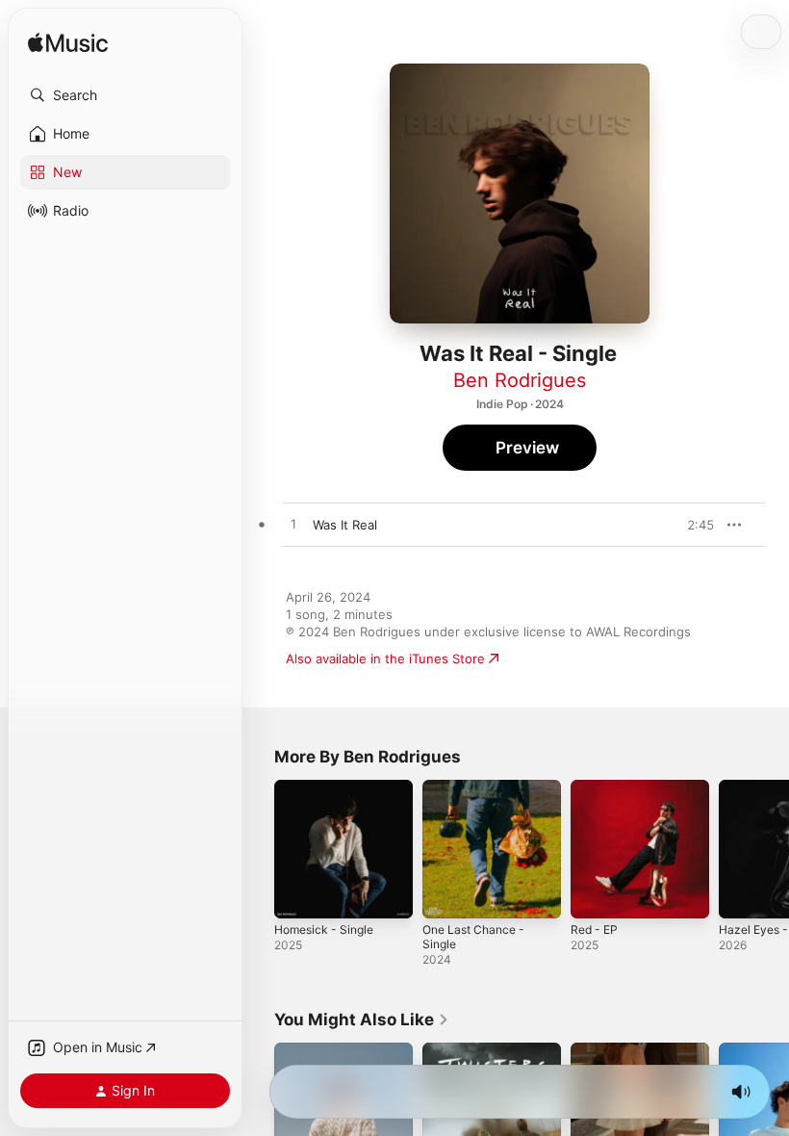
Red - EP (594, 929)
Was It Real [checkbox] (345, 524)
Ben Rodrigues (519, 380)
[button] (125, 95)
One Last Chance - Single (473, 936)
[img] (68, 44)
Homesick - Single (323, 929)
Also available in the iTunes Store (385, 658)
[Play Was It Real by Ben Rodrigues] (293, 524)
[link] (361, 1019)
